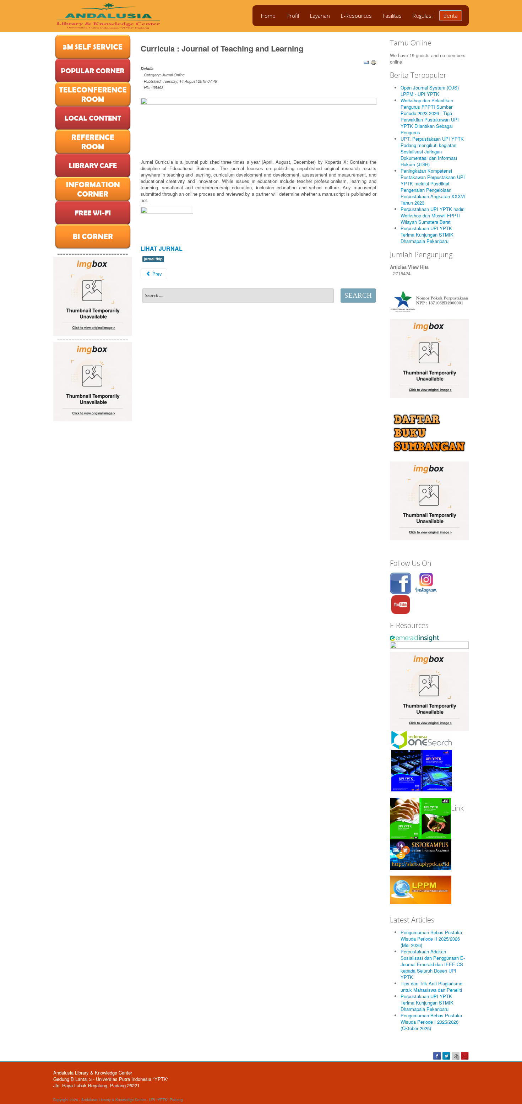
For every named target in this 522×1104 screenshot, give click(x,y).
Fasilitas (392, 15)
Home (268, 15)
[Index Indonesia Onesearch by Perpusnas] (421, 740)
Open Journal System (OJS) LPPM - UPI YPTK (430, 90)
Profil (293, 15)
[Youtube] (400, 603)
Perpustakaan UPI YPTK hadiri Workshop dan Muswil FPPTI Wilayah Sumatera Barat (432, 215)
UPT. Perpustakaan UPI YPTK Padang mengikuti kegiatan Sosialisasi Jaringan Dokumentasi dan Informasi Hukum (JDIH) (432, 151)
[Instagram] (426, 582)
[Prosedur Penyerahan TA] (429, 500)
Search (358, 295)
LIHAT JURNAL (162, 248)
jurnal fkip (153, 258)
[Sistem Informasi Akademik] (420, 854)
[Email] (366, 61)
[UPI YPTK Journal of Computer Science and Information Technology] (421, 770)
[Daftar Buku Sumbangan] (429, 432)
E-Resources (356, 15)
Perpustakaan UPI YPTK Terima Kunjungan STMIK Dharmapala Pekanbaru (427, 234)
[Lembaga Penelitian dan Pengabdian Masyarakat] (420, 889)
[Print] (373, 61)
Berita (451, 15)
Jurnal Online (173, 74)
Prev (156, 273)
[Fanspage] (400, 582)
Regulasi (423, 15)
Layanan (320, 15)
